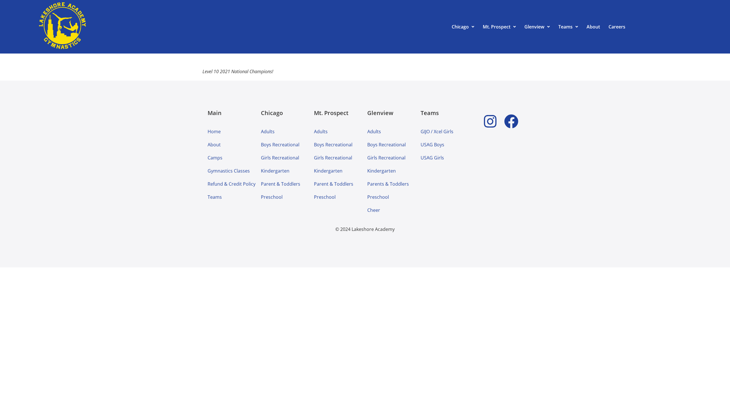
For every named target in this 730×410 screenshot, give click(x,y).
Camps (215, 158)
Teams (565, 27)
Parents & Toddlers (388, 184)
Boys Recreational (280, 145)
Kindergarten (275, 171)
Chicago (460, 27)
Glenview (534, 27)
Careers (617, 27)
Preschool (272, 197)
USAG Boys (432, 145)
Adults (268, 131)
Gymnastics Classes (229, 171)
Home (214, 131)
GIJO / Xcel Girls (437, 131)
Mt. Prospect (496, 27)
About (593, 27)
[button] (462, 26)
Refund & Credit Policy (232, 184)
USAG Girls (432, 158)
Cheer (373, 210)
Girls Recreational (280, 158)
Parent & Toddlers (280, 184)
